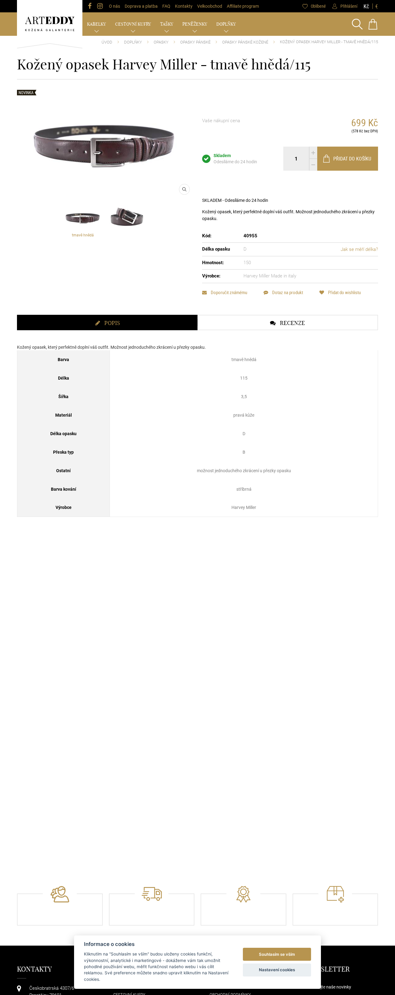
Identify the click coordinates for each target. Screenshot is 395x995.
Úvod (107, 42)
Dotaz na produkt (287, 292)
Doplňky (226, 24)
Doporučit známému (228, 292)
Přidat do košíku (352, 158)
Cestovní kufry (133, 24)
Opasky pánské (195, 42)
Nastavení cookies (277, 969)
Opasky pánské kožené (245, 42)
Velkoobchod (209, 6)
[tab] (107, 322)
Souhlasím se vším (277, 954)
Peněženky (194, 24)
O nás (114, 6)
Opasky (161, 42)
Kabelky (96, 24)
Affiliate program (243, 6)
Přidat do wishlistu (344, 292)
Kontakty (184, 6)
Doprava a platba (141, 6)
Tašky (166, 24)
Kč (366, 6)
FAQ (166, 6)
